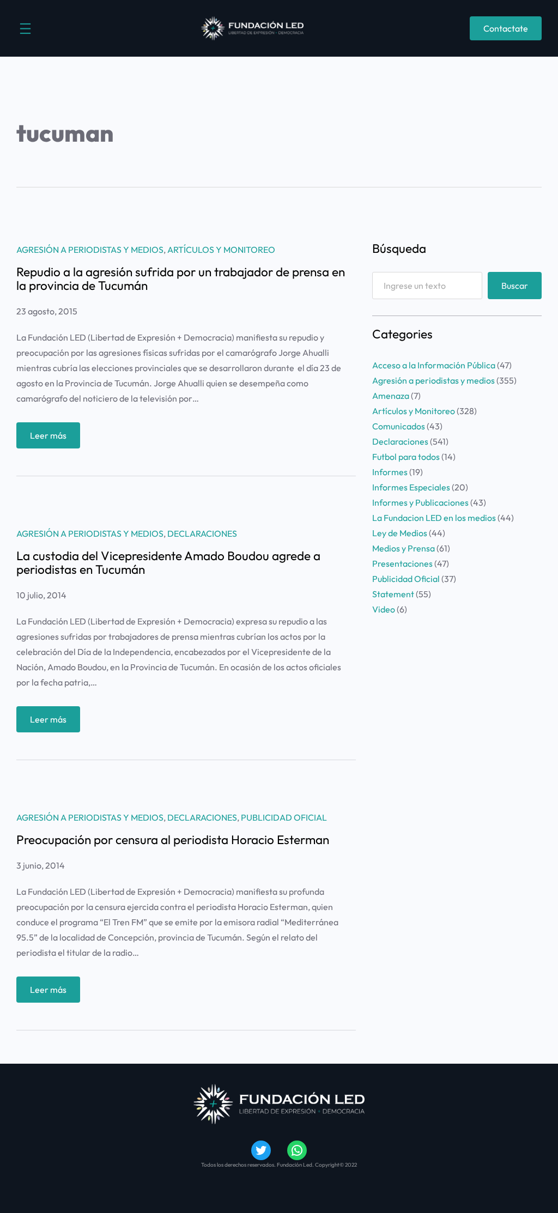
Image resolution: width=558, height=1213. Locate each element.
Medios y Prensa (403, 548)
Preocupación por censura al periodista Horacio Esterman (172, 840)
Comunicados (398, 426)
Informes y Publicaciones (420, 502)
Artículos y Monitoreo (221, 249)
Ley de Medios (399, 532)
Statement (393, 594)
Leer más (55, 438)
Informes (390, 471)
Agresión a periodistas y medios (89, 249)
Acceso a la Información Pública (433, 365)
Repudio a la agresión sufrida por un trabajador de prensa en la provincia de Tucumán (180, 279)
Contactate (505, 28)
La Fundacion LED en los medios (434, 517)
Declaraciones (202, 533)
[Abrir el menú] (25, 29)
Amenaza (390, 395)
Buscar (514, 285)
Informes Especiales (411, 487)
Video (383, 609)
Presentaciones (402, 563)
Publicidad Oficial (284, 817)
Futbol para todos (406, 456)
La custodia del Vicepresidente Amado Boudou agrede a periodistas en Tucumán (168, 563)
